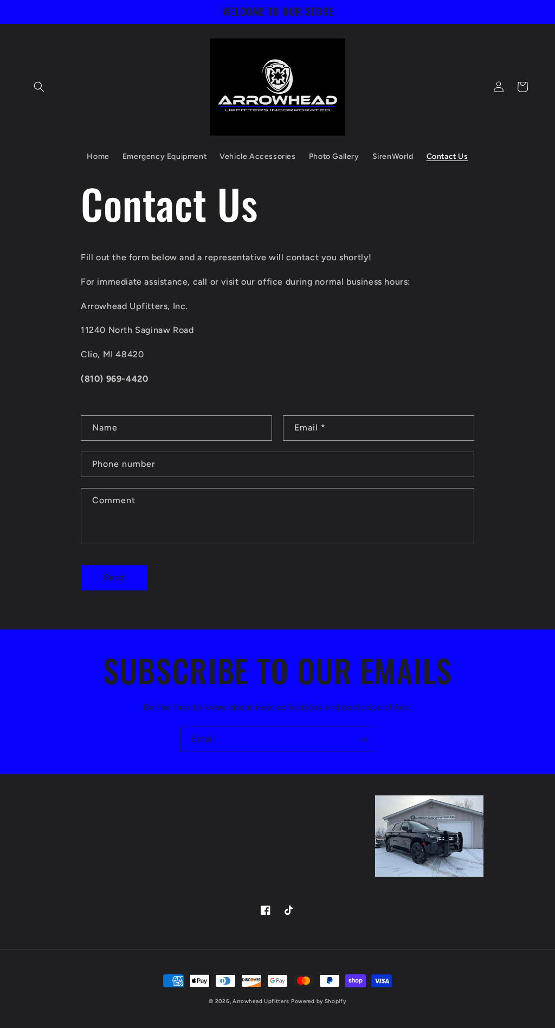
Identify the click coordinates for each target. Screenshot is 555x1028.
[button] (39, 87)
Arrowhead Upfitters (261, 1001)
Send (114, 577)
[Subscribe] (363, 739)
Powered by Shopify (318, 1001)
